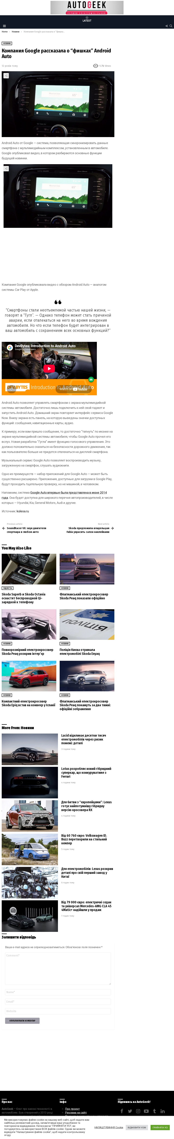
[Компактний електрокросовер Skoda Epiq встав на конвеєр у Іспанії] (29, 676)
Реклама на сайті (76, 1112)
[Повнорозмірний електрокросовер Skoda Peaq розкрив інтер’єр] (29, 624)
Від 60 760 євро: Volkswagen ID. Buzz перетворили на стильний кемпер (84, 839)
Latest (87, 20)
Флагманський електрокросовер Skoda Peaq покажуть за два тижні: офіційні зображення (85, 705)
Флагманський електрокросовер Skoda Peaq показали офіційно (84, 596)
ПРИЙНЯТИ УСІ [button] (160, 1127)
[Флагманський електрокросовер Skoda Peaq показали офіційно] (87, 569)
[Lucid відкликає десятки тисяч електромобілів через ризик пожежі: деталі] (30, 749)
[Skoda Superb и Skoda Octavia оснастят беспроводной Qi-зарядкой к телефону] (29, 569)
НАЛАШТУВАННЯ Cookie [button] (108, 1127)
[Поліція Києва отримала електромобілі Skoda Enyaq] (87, 624)
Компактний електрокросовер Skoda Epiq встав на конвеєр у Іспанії (28, 703)
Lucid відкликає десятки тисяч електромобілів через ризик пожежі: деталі (83, 739)
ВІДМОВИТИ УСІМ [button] (137, 1127)
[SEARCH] (171, 26)
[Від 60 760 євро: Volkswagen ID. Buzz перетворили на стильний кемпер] (30, 849)
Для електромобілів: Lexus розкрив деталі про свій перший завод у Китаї (87, 873)
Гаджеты (7, 588)
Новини (64, 588)
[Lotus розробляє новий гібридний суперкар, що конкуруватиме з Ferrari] (30, 783)
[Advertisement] (58, 255)
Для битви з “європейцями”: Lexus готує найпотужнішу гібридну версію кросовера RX (86, 806)
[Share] (58, 196)
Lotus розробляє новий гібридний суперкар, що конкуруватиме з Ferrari (86, 773)
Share (6, 75)
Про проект (72, 1108)
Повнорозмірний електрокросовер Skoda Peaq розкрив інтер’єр (27, 652)
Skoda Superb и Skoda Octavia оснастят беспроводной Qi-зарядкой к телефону (23, 598)
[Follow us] (166, 26)
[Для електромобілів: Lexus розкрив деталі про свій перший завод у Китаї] (30, 883)
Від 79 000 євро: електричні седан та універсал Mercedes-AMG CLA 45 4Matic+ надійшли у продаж (86, 906)
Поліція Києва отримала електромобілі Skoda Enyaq (80, 652)
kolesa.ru (23, 511)
